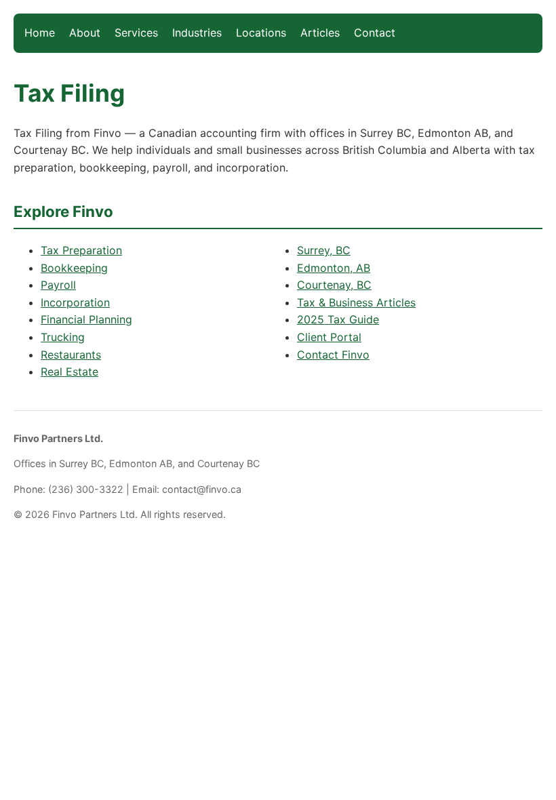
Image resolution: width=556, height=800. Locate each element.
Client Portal (329, 337)
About (84, 32)
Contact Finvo (333, 354)
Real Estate (69, 371)
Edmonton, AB (333, 268)
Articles (320, 32)
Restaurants (71, 354)
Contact (374, 32)
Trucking (63, 337)
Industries (197, 32)
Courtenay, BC (334, 285)
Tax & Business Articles (356, 302)
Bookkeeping (74, 268)
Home (39, 32)
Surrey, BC (324, 250)
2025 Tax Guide (338, 319)
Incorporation (75, 302)
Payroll (58, 285)
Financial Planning (86, 319)
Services (136, 32)
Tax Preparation (81, 250)
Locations (261, 32)
